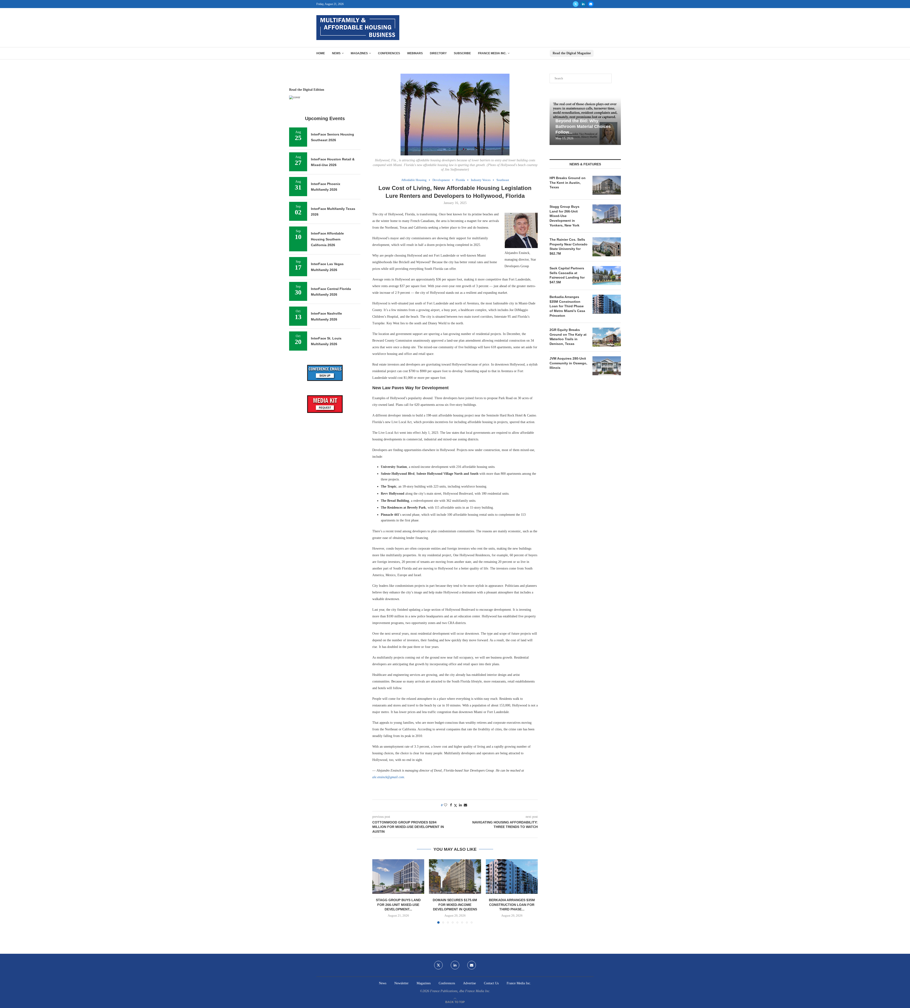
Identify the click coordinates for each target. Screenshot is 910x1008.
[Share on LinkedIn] (460, 805)
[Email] (591, 4)
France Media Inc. (492, 53)
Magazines (359, 53)
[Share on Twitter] (455, 805)
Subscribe (462, 53)
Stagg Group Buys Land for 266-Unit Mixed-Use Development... (398, 904)
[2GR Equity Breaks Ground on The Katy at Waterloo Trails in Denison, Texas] (606, 337)
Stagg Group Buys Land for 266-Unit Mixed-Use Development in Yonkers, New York (564, 216)
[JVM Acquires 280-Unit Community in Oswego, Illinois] (606, 365)
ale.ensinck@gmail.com (388, 777)
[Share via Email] (465, 805)
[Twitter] (575, 4)
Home (320, 53)
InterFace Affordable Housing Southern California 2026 (327, 239)
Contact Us (491, 983)
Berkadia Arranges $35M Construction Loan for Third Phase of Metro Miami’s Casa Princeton (567, 306)
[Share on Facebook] (451, 805)
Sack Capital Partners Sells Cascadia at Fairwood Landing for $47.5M (567, 275)
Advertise (469, 983)
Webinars (415, 53)
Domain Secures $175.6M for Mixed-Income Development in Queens (455, 904)
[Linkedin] (583, 4)
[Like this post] (445, 805)
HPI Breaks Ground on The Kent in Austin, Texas (568, 182)
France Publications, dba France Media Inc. (460, 991)
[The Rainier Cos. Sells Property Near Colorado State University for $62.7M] (606, 246)
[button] (379, 891)
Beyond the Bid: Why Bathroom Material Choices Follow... (583, 126)
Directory (438, 53)
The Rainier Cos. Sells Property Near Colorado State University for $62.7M (568, 246)
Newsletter (401, 983)
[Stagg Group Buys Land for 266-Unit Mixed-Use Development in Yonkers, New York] (398, 876)
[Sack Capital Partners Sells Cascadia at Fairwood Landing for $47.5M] (606, 275)
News (336, 53)
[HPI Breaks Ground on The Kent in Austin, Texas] (606, 185)
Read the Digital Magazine (572, 53)
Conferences (389, 53)
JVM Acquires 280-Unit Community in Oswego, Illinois (568, 363)
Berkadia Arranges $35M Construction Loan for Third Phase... (512, 904)
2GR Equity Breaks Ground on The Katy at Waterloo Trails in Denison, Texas (568, 337)
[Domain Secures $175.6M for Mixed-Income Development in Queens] (455, 876)
